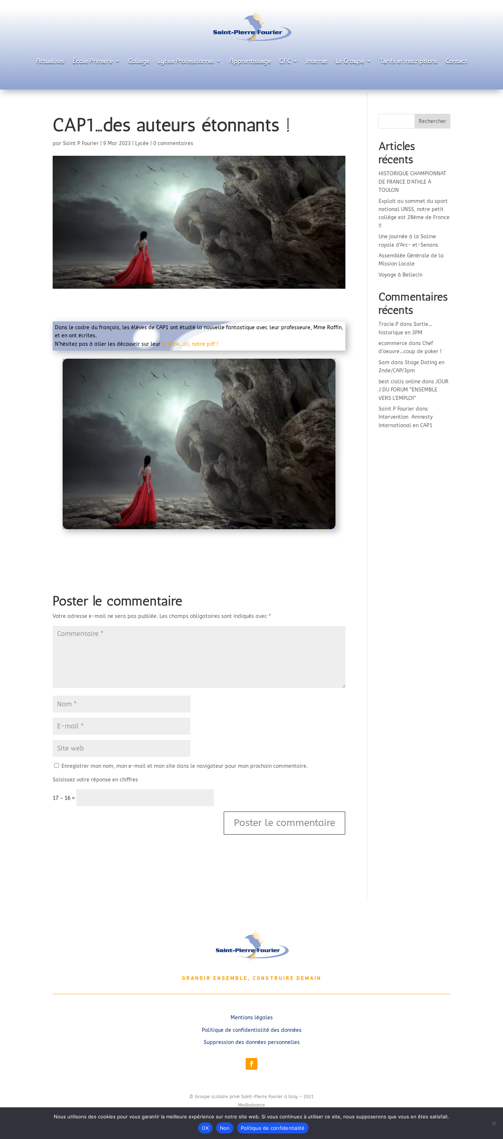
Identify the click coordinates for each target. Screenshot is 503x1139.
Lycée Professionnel (186, 61)
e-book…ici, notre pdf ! (190, 344)
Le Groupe (349, 61)
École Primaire (93, 61)
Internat (316, 61)
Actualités (50, 61)
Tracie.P (388, 324)
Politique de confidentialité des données (252, 1030)
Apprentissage (250, 61)
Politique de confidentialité (273, 1128)
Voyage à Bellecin (400, 275)
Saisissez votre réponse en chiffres (95, 780)
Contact (456, 61)
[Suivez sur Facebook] (251, 1064)
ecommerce (393, 343)
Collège (139, 61)
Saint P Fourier (81, 143)
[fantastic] (199, 529)
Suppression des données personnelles (252, 1042)
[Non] (493, 1123)
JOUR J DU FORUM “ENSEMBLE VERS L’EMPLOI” (414, 390)
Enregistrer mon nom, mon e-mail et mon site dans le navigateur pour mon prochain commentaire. (184, 766)
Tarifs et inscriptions (408, 61)
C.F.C (285, 61)
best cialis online (400, 382)
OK (205, 1128)
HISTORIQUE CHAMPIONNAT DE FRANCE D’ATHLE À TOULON (412, 182)
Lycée (142, 143)
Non (225, 1128)
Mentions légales (252, 1018)
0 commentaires (173, 143)
